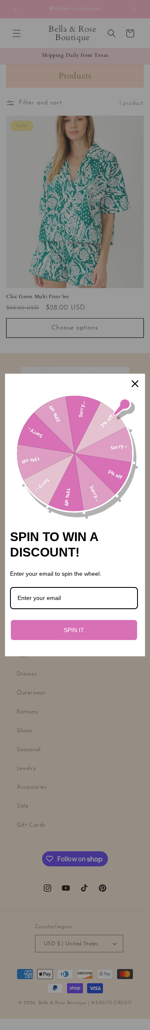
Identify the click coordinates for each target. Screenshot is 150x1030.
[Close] (135, 384)
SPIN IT (74, 630)
